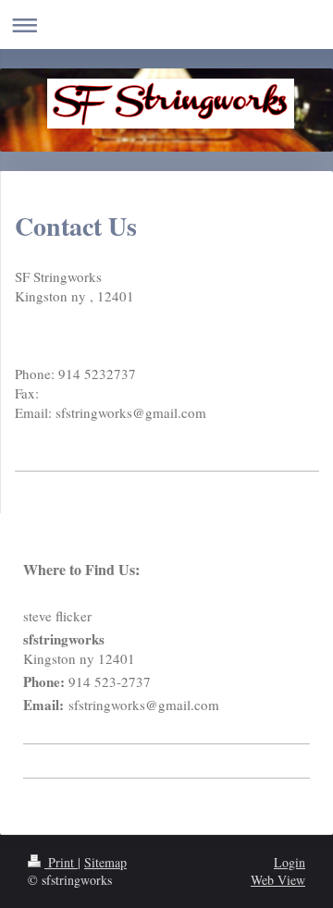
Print (61, 862)
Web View (278, 880)
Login (289, 862)
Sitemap (105, 862)
